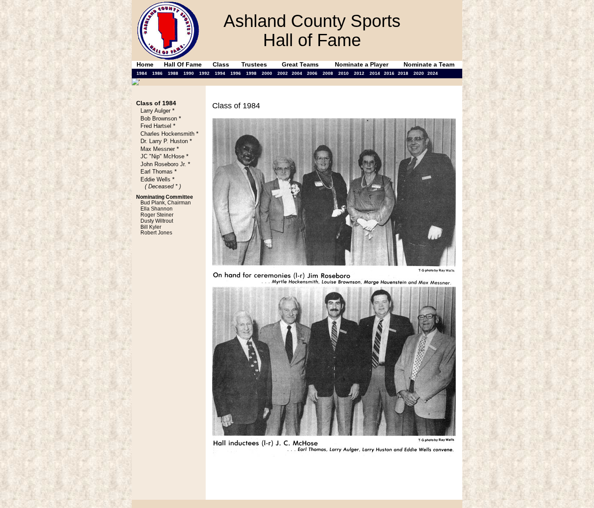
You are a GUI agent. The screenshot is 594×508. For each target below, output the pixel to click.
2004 (297, 73)
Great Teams (300, 64)
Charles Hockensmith (167, 133)
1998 (251, 73)
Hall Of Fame (183, 64)
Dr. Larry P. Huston (164, 141)
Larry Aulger (155, 110)
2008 (328, 73)
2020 (419, 73)
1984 (142, 73)
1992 (204, 73)
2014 (375, 73)
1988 (173, 73)
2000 (267, 73)
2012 (359, 73)
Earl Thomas (156, 171)
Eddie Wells (155, 179)
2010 (343, 73)
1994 (220, 73)
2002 (282, 73)
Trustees (254, 64)
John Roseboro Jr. (163, 164)
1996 (235, 73)
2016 (389, 73)
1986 (157, 73)
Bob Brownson (158, 118)
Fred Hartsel (155, 126)
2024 (432, 73)
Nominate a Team (429, 64)
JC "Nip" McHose (162, 156)
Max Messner (157, 149)
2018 (403, 73)
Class (221, 64)
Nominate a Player (361, 64)
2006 (312, 73)
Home (145, 64)
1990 (189, 73)
